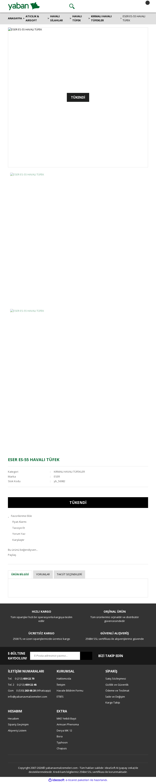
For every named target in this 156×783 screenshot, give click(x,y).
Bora (60, 736)
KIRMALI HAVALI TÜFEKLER (69, 471)
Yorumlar (43, 574)
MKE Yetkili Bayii (66, 718)
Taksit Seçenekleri (69, 574)
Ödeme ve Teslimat (117, 690)
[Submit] (86, 656)
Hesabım (13, 718)
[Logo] (24, 6)
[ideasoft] (56, 780)
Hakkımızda (64, 678)
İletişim (61, 684)
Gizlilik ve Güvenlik (117, 684)
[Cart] (144, 6)
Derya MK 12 (64, 730)
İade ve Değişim (115, 696)
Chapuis (62, 748)
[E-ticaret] (77, 780)
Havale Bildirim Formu (70, 690)
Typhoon (62, 742)
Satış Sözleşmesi (115, 678)
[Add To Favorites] (78, 516)
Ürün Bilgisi (20, 574)
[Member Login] (108, 6)
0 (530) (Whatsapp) (29, 690)
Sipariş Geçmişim (18, 724)
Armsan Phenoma (68, 724)
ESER (57, 476)
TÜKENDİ (78, 502)
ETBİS (60, 696)
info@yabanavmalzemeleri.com (27, 696)
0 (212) (21, 678)
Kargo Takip (112, 702)
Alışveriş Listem (17, 730)
